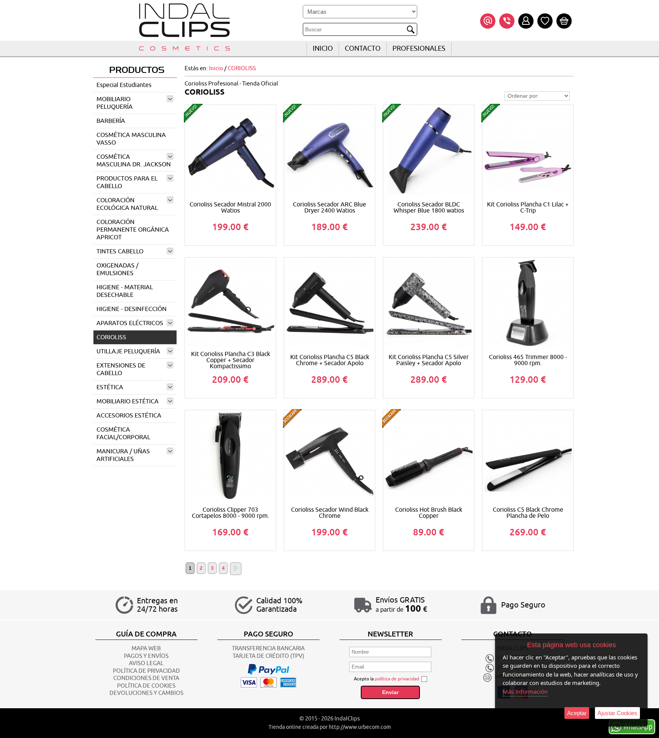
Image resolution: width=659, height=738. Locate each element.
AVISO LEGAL (146, 663)
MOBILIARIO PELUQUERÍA (114, 103)
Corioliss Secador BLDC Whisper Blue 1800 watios (429, 207)
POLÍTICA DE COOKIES (146, 686)
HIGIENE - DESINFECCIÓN (131, 309)
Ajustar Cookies (617, 713)
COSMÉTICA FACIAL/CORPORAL (123, 433)
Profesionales (418, 48)
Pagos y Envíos (146, 656)
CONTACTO (363, 48)
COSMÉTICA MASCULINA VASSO (131, 139)
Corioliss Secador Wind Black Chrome (329, 513)
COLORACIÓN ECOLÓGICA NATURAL (127, 204)
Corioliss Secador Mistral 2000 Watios (230, 207)
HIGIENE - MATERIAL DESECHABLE (124, 291)
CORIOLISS (111, 337)
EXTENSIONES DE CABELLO (120, 369)
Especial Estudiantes (123, 85)
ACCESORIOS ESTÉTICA (128, 415)
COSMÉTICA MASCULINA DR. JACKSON (133, 160)
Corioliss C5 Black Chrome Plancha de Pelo (528, 513)
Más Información (525, 691)
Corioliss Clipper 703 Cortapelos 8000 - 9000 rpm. (230, 513)
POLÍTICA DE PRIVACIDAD (146, 671)
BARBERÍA (110, 121)
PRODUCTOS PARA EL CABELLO (127, 182)
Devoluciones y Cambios (146, 693)
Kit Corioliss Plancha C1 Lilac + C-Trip (528, 207)
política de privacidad (397, 679)
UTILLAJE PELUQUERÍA (128, 351)
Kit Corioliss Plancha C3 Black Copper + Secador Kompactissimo (230, 360)
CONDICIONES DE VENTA (146, 678)
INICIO (323, 48)
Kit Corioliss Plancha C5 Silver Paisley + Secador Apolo (429, 360)
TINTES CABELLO (119, 251)
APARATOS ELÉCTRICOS (129, 323)
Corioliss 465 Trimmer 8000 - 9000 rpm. (528, 360)
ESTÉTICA (109, 387)
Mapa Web (146, 648)
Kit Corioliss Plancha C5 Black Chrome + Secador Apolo (329, 360)
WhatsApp (638, 726)
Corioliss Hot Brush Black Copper (428, 513)
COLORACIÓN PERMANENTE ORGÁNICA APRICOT (132, 229)
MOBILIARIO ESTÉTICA (127, 401)
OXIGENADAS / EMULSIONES (117, 269)
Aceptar (577, 713)
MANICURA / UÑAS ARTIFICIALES (123, 455)
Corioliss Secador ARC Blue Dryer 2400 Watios (329, 207)
